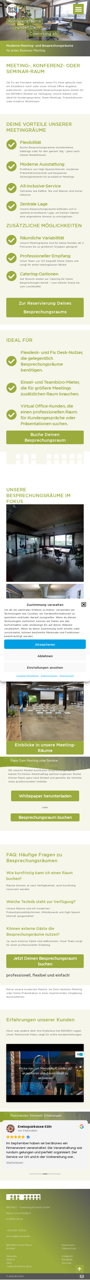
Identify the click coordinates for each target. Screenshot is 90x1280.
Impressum (67, 675)
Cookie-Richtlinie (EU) (19, 1266)
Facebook (67, 1259)
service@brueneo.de (18, 1236)
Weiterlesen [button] (14, 1163)
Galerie (10, 1259)
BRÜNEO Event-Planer (19, 1245)
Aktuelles (11, 1256)
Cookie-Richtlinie (27, 675)
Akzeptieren (45, 644)
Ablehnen (45, 655)
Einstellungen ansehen (45, 667)
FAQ (9, 1263)
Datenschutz (49, 675)
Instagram (67, 1256)
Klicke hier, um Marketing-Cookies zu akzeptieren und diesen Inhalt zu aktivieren (45, 1073)
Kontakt (10, 1248)
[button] (84, 605)
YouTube (66, 1263)
